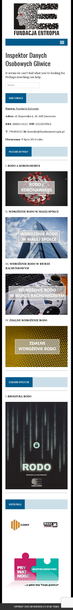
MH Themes (54, 606)
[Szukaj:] (22, 85)
